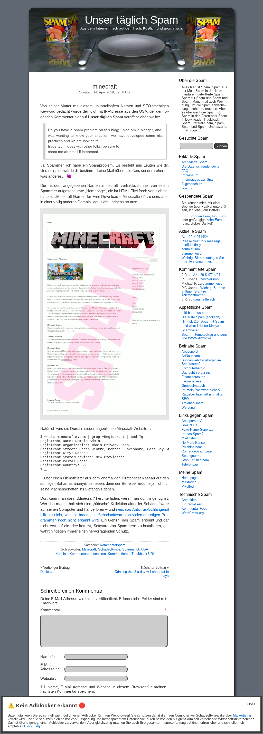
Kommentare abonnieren (88, 554)
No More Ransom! (195, 443)
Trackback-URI (143, 554)
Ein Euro (188, 216)
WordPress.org (193, 513)
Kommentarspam (112, 545)
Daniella (46, 572)
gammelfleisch (192, 253)
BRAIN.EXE (191, 425)
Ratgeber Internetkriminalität (202, 394)
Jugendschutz (192, 184)
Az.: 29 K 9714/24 (195, 237)
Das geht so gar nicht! (198, 372)
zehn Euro (214, 220)
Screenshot (130, 549)
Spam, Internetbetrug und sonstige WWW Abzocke (205, 336)
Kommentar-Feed (194, 508)
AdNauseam (191, 356)
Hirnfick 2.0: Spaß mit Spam (203, 321)
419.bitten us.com (195, 313)
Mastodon (189, 482)
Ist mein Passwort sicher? (201, 390)
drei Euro (203, 216)
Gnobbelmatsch (193, 386)
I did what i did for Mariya (200, 326)
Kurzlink (61, 554)
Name (46, 656)
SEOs (186, 399)
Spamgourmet (192, 456)
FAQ (185, 171)
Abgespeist (190, 351)
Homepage (190, 478)
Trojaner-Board (192, 403)
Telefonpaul (190, 464)
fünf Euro (219, 216)
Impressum (190, 175)
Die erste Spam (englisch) (201, 317)
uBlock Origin (32, 726)
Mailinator (189, 438)
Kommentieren (118, 554)
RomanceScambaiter (197, 451)
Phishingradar (192, 447)
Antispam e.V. (192, 421)
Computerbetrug (193, 368)
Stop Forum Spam (195, 460)
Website (47, 678)
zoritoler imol (191, 249)
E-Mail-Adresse (48, 666)
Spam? (187, 188)
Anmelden (189, 500)
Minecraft (89, 549)
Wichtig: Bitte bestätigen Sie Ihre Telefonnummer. (203, 259)
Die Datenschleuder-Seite (200, 166)
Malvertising (242, 715)
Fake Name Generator (198, 429)
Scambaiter (190, 330)
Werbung (188, 407)
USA (144, 549)
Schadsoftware (109, 549)
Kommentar (103, 610)
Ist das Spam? (192, 434)
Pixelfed (188, 486)
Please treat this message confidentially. (201, 243)
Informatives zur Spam (198, 179)
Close (251, 704)
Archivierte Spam (194, 162)
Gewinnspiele (191, 381)
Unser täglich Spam (131, 20)
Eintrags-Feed (192, 504)
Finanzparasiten (193, 377)
